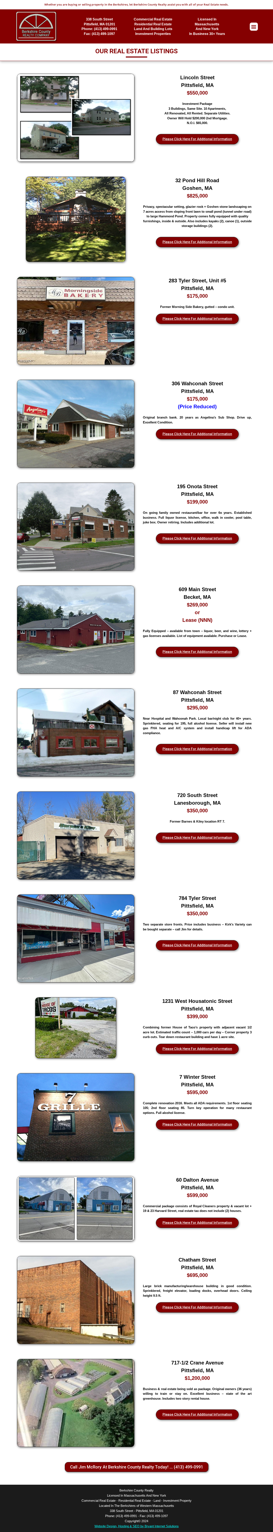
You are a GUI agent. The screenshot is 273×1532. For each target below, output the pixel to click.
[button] (254, 26)
